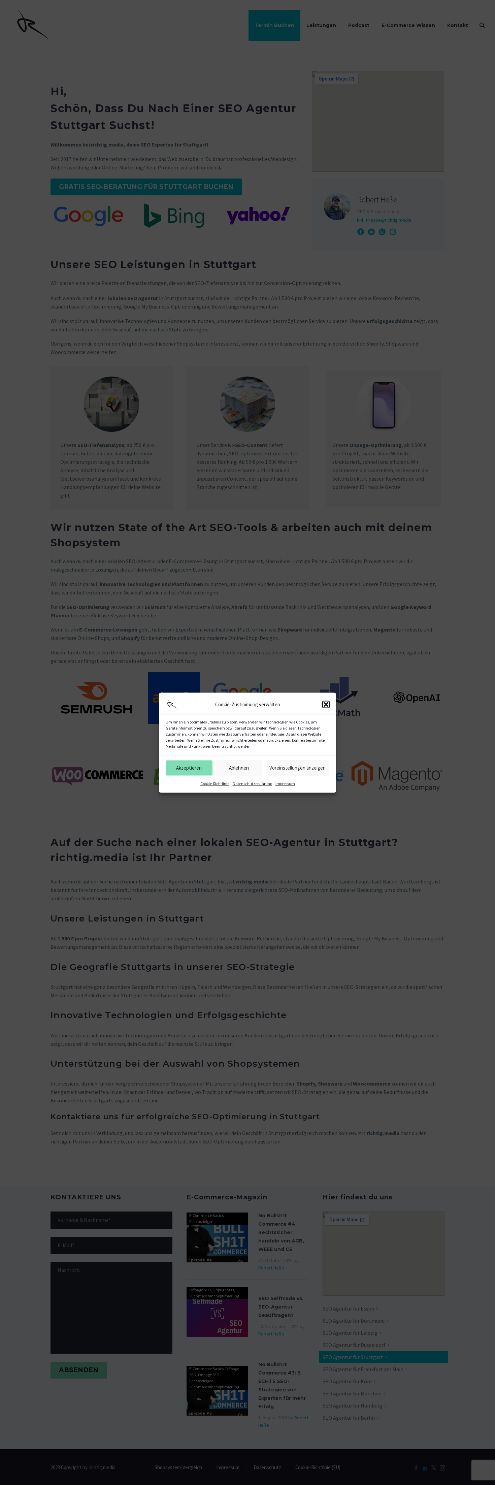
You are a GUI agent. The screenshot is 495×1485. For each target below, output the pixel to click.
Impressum (285, 783)
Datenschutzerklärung (252, 783)
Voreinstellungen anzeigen (297, 768)
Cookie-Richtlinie (214, 783)
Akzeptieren (189, 768)
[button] (326, 704)
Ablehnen (239, 768)
